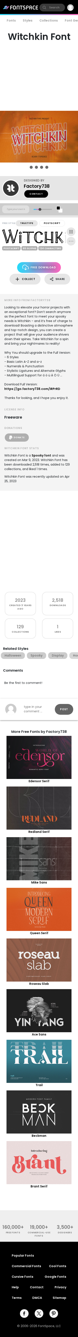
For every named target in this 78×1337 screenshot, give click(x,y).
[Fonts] (20, 7)
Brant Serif (39, 1186)
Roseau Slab (39, 984)
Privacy (60, 1287)
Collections (48, 20)
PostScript (52, 223)
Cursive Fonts (22, 1276)
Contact (36, 193)
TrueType (26, 223)
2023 (20, 600)
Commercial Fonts (26, 1266)
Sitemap (59, 1298)
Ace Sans (39, 1034)
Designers (65, 1232)
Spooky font (41, 455)
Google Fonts (55, 1276)
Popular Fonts (23, 1255)
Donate (19, 437)
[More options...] (71, 241)
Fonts (11, 20)
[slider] (40, 209)
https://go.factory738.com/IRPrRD (32, 389)
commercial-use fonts (39, 1234)
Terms (17, 1298)
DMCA (37, 1298)
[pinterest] (53, 1313)
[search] (52, 7)
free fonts (13, 1232)
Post (64, 709)
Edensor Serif (39, 781)
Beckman (39, 1136)
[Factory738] (13, 188)
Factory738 (37, 186)
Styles (27, 20)
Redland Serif (39, 832)
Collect (28, 279)
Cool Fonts (57, 1266)
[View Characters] (71, 231)
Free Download (43, 267)
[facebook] (24, 1313)
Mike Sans (39, 882)
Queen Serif (39, 933)
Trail (39, 1085)
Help (15, 1287)
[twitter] (39, 1313)
